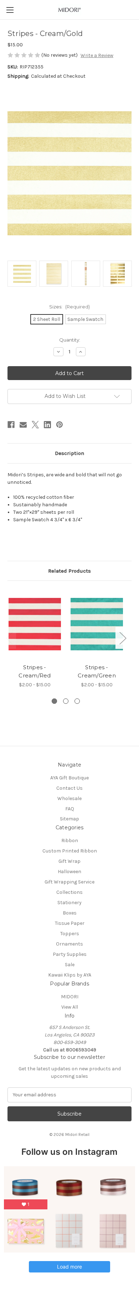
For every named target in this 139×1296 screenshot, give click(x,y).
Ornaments (69, 944)
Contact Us (69, 788)
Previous (9, 638)
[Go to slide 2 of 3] (65, 701)
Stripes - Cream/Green (97, 671)
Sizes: (69, 306)
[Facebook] (11, 425)
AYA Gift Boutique (69, 778)
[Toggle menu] (10, 10)
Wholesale (69, 798)
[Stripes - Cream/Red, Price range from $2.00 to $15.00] (35, 624)
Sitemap (69, 819)
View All (69, 1007)
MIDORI (69, 997)
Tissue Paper (69, 923)
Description (69, 453)
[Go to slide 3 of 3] (77, 701)
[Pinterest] (59, 425)
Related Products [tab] (69, 571)
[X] (35, 425)
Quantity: (69, 340)
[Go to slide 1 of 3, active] (54, 701)
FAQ (69, 809)
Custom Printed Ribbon (69, 851)
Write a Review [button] (97, 55)
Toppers (69, 934)
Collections (69, 892)
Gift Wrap (69, 861)
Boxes (70, 913)
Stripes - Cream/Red (35, 671)
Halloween (69, 872)
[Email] (23, 425)
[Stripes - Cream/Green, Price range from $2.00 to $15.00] (97, 624)
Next (122, 638)
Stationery (69, 903)
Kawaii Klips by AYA (69, 975)
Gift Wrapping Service (69, 882)
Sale (69, 965)
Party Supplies (70, 954)
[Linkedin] (47, 425)
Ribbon (69, 840)
